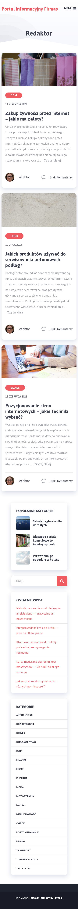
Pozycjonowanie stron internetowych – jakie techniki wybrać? (36, 411)
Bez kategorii (25, 724)
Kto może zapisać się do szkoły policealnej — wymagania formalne (36, 647)
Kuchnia (21, 778)
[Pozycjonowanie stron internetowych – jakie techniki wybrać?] (39, 361)
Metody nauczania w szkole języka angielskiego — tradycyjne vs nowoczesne (38, 613)
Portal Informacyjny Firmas (30, 8)
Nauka (20, 805)
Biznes (15, 387)
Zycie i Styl (23, 868)
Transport (23, 850)
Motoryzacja (25, 796)
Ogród (20, 823)
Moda (20, 787)
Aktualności (24, 715)
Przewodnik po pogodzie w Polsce (46, 557)
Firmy (14, 235)
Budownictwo (26, 742)
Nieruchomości (26, 814)
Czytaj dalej (52, 160)
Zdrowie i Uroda (27, 859)
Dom (14, 95)
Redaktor (23, 177)
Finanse (21, 760)
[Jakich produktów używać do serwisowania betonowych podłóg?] (39, 209)
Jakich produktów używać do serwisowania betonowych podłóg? (35, 259)
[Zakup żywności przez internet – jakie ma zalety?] (39, 69)
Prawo (20, 841)
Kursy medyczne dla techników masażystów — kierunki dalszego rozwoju (37, 667)
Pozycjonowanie (27, 832)
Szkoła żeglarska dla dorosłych (47, 523)
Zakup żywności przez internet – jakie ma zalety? (37, 116)
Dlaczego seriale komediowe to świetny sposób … (45, 540)
